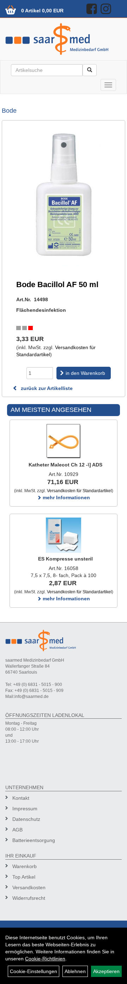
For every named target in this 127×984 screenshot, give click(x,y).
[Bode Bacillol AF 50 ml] (63, 195)
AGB (17, 830)
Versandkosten (29, 887)
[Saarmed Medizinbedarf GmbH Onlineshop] (63, 39)
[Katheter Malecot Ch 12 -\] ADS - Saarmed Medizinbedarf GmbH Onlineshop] (63, 441)
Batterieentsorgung (33, 840)
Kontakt (20, 798)
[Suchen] (90, 70)
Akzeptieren (106, 971)
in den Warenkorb (85, 373)
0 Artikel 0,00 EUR (42, 10)
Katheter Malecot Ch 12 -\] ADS (65, 465)
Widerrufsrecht (28, 898)
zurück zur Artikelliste (46, 388)
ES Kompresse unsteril (65, 559)
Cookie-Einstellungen (33, 971)
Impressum (24, 808)
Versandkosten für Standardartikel (79, 490)
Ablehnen (75, 971)
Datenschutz (26, 819)
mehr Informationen (65, 497)
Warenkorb (24, 866)
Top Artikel (23, 877)
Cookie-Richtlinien (45, 958)
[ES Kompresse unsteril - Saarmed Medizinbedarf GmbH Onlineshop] (63, 535)
